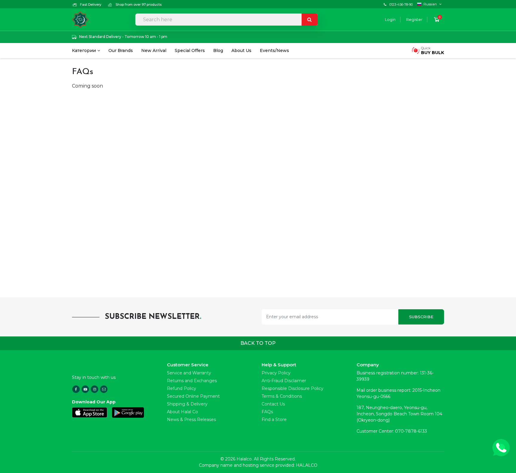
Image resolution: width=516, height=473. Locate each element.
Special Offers (190, 50)
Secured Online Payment (193, 396)
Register (414, 19)
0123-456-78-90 (401, 4)
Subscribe (421, 316)
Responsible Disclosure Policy (292, 388)
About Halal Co (182, 411)
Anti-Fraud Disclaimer (284, 380)
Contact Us (273, 404)
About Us (241, 50)
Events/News (274, 50)
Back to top (258, 343)
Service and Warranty (189, 373)
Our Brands (120, 50)
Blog (218, 50)
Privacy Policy (276, 373)
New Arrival (153, 50)
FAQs (267, 411)
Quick (432, 50)
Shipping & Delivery (187, 404)
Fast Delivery (90, 4)
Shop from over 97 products (138, 4)
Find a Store (274, 419)
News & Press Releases (191, 419)
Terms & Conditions (282, 396)
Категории (84, 50)
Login (390, 19)
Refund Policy (181, 388)
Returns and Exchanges (192, 380)
